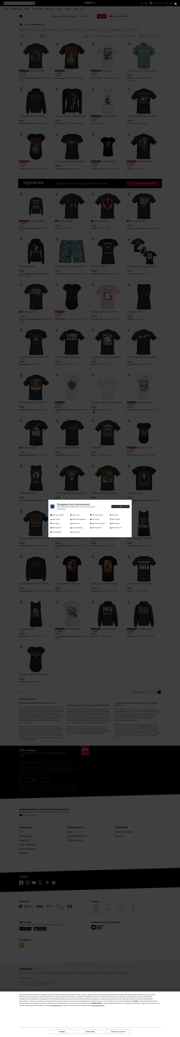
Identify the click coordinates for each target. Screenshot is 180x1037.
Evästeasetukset (57, 1005)
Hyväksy (62, 1032)
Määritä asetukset (118, 1031)
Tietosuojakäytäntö (98, 1005)
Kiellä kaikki (90, 1032)
